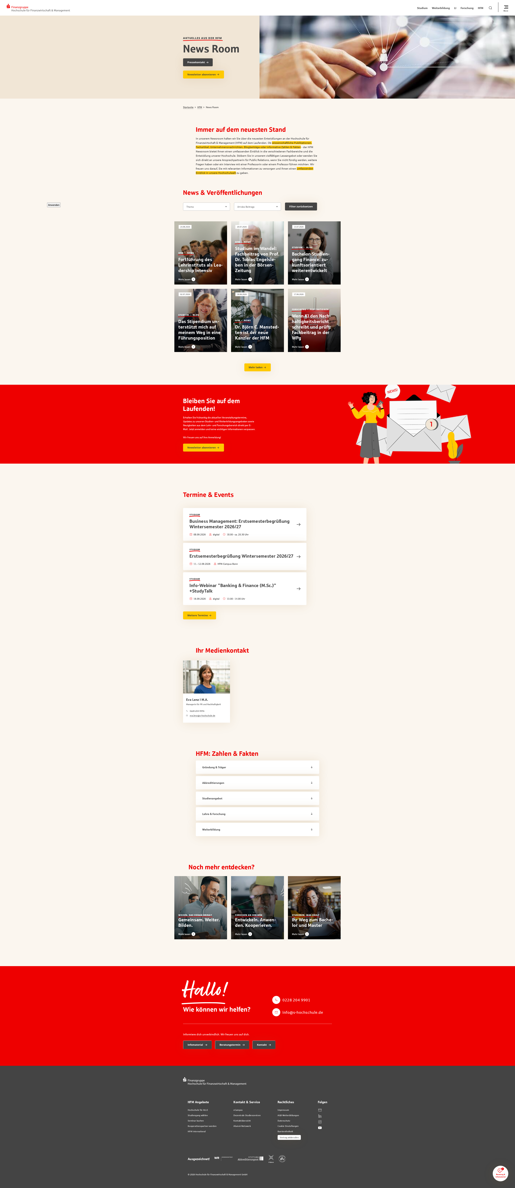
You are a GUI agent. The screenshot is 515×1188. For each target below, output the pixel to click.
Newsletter (320, 1110)
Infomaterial (196, 1044)
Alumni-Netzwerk (242, 1126)
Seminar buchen (196, 1120)
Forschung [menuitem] (467, 8)
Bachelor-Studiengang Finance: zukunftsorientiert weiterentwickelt (311, 262)
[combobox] (208, 207)
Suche (491, 7)
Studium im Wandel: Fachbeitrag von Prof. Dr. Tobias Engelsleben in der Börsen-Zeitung (257, 259)
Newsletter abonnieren (201, 74)
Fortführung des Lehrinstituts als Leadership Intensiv (200, 265)
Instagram (320, 1122)
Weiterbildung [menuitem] (441, 8)
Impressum (283, 1110)
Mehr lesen (184, 279)
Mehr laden (256, 367)
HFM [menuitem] (480, 8)
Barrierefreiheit (285, 1131)
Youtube (320, 1128)
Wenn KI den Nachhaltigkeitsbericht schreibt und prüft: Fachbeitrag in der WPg (311, 326)
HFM (199, 107)
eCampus (238, 1110)
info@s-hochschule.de (302, 1012)
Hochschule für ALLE (198, 1110)
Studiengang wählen (198, 1115)
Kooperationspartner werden (202, 1126)
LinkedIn (320, 1116)
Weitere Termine (197, 615)
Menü (505, 11)
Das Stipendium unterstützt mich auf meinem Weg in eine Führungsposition (199, 329)
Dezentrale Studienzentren (247, 1115)
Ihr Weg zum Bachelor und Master (312, 922)
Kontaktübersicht (242, 1120)
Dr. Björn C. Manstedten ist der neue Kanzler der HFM (257, 332)
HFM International (197, 1131)
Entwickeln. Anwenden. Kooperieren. (255, 922)
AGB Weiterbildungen (288, 1115)
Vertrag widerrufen (289, 1137)
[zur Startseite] (38, 8)
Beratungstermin (230, 1044)
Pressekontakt (196, 62)
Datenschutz (284, 1120)
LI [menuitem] (455, 8)
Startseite (188, 107)
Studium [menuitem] (422, 8)
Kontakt (262, 1044)
